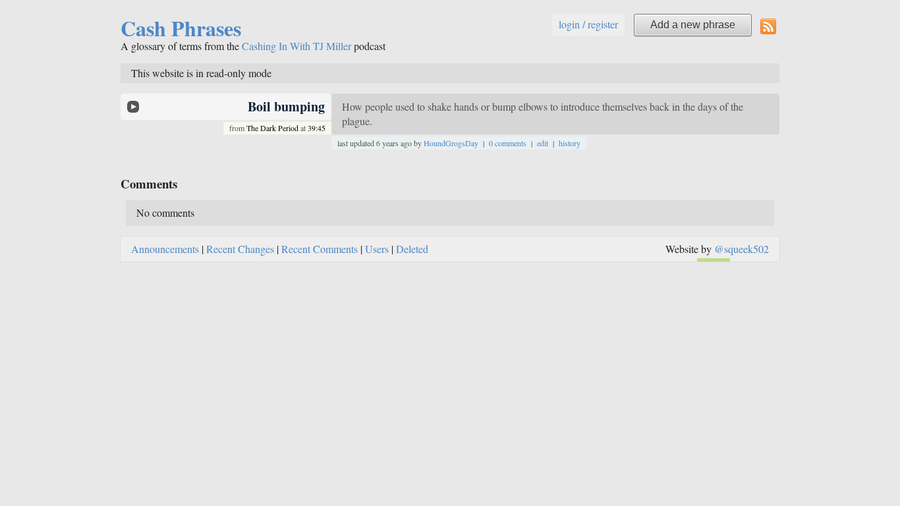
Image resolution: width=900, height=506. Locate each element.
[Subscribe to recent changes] (768, 25)
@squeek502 (741, 249)
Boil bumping (286, 106)
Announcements (165, 249)
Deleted (412, 249)
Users (377, 249)
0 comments (507, 143)
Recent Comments (319, 249)
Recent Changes (240, 249)
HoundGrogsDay (451, 143)
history (569, 143)
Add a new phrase (692, 24)
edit (542, 143)
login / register (588, 24)
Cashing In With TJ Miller (296, 46)
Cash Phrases (181, 28)
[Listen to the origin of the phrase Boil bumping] (133, 107)
